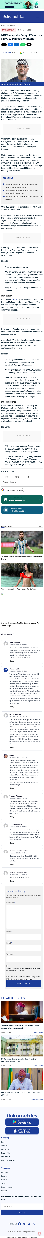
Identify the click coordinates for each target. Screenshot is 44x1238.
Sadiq (12, 755)
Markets (4, 1180)
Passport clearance (9, 482)
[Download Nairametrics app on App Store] (22, 1130)
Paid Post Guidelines (8, 1160)
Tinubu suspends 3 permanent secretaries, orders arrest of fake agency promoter (20, 1026)
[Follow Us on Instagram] (28, 1223)
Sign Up (22, 1212)
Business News (11, 25)
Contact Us (5, 1149)
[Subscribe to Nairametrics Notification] (39, 1234)
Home (3, 25)
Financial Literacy (7, 1187)
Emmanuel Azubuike (37, 1099)
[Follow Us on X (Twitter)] (33, 1223)
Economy (4, 1176)
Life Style (4, 1191)
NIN (28, 477)
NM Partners (5, 1157)
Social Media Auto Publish (14, 1237)
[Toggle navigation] (37, 17)
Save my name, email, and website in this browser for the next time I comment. (23, 969)
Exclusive (4, 1172)
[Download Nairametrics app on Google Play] (22, 1122)
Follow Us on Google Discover (32, 53)
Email (9, 943)
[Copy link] (29, 44)
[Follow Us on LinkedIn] (24, 1223)
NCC (6, 477)
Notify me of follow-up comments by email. (24, 976)
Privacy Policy (6, 1153)
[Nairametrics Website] (13, 16)
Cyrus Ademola (6, 52)
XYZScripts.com (32, 1237)
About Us (4, 1146)
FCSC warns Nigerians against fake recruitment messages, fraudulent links (19, 1060)
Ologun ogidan (15, 669)
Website (10, 954)
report (15, 299)
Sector (3, 1183)
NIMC (17, 477)
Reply (12, 661)
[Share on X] (4, 44)
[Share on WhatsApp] (23, 44)
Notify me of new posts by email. (20, 979)
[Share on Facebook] (10, 44)
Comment (10, 902)
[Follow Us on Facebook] (19, 1223)
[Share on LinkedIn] (16, 44)
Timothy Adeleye (16, 796)
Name (9, 931)
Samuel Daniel (38, 1032)
